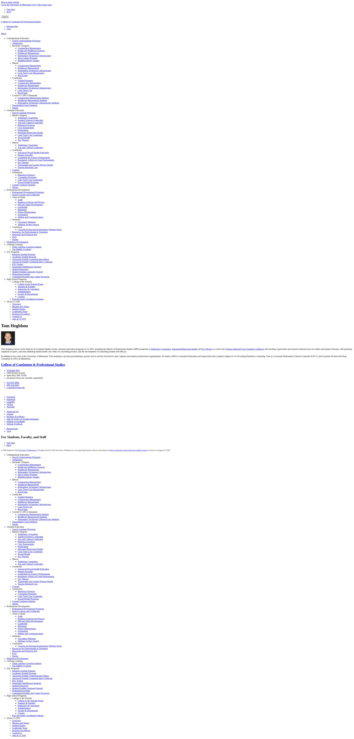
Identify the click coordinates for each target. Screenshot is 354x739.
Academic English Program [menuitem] (24, 257)
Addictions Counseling (161, 349)
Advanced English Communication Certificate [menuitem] (32, 262)
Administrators (24, 708)
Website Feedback (15, 424)
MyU (9, 12)
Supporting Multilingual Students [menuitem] (26, 267)
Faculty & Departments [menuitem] (28, 294)
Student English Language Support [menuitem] (27, 272)
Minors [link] (15, 63)
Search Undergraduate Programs (26, 457)
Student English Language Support (27, 688)
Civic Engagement (26, 544)
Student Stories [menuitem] (18, 309)
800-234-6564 (13, 385)
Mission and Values (20, 723)
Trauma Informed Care (28, 584)
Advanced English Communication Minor (30, 676)
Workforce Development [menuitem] (17, 242)
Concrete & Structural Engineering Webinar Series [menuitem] (40, 229)
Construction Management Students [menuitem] (33, 98)
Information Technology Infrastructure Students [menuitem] (38, 103)
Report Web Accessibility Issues (135, 450)
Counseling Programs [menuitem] (27, 177)
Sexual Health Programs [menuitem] (28, 182)
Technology (23, 631)
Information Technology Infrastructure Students (38, 519)
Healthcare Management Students (32, 517)
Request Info (12, 26)
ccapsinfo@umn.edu (16, 387)
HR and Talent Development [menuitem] (30, 205)
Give (9, 29)
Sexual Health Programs (28, 599)
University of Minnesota (27, 450)
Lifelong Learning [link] (15, 244)
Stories (15, 524)
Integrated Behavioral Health (184, 349)
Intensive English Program (23, 671)
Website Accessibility (16, 421)
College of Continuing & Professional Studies (21, 22)
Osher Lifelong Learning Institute (26, 663)
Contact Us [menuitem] (17, 316)
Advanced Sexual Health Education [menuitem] (33, 152)
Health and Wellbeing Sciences (31, 467)
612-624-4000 (13, 382)
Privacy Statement (116, 450)
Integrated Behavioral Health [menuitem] (30, 133)
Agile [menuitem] (20, 200)
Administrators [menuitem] (24, 291)
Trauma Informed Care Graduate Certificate (245, 349)
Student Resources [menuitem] (20, 269)
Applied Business (25, 497)
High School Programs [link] (17, 279)
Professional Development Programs (28, 609)
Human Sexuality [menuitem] (25, 155)
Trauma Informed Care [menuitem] (28, 167)
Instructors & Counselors (28, 705)
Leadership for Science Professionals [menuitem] (34, 157)
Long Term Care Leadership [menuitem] (30, 135)
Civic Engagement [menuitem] (26, 128)
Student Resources (20, 686)
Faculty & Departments (28, 710)
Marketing (22, 626)
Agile (20, 616)
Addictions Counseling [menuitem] (28, 118)
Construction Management (29, 465)
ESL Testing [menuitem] (17, 264)
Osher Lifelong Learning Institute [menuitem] (26, 247)
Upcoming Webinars (27, 638)
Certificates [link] (17, 78)
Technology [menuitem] (23, 214)
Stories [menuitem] (15, 108)
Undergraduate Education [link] (18, 38)
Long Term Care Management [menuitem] (31, 73)
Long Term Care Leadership (30, 551)
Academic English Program (24, 673)
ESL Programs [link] (13, 252)
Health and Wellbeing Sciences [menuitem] (31, 51)
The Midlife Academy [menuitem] (21, 249)
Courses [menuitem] (15, 170)
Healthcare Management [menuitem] (28, 53)
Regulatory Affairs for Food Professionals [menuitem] (36, 160)
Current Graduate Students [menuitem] (23, 185)
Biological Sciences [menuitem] (26, 125)
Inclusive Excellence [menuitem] (21, 314)
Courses (15, 586)
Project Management (27, 628)
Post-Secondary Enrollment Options (28, 715)
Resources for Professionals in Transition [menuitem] (30, 232)
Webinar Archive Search (28, 641)
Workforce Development (17, 658)
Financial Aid (12, 411)
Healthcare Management (28, 470)
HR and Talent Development (30, 621)
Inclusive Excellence (16, 416)
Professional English (21, 691)
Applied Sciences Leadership (30, 537)
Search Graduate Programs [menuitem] (24, 113)
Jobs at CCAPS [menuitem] (19, 319)
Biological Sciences (26, 542)
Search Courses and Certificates (26, 611)
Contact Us (17, 733)
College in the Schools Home (30, 701)
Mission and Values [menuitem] (20, 306)
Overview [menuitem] (16, 304)
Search (5, 17)
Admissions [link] (17, 172)
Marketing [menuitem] (22, 210)
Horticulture (23, 547)
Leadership (22, 624)
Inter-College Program (27, 474)
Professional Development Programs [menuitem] (28, 192)
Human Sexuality (25, 571)
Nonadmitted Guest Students (24, 522)
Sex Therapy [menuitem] (23, 140)
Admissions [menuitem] (17, 43)
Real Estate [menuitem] (23, 75)
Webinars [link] (16, 219)
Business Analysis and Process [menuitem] (31, 202)
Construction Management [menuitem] (29, 48)
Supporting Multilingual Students (26, 683)
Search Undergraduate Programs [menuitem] (26, 41)
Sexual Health (24, 554)
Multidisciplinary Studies (28, 477)
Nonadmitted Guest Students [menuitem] (24, 105)
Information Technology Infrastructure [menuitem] (34, 56)
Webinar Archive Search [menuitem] (28, 224)
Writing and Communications (30, 633)
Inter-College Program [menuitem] (27, 58)
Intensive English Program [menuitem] (23, 254)
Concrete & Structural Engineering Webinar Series (40, 646)
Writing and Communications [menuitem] (30, 217)
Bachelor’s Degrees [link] (20, 46)
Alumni (10, 414)
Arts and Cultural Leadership (30, 539)
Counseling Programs (27, 594)
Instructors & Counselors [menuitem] (28, 289)
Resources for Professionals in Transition (30, 648)
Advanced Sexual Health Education (33, 569)
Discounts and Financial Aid (24, 651)
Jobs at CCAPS (19, 735)
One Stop (11, 9)
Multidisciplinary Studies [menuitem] (28, 60)
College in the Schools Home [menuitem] (30, 284)
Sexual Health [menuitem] (24, 137)
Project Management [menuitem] (27, 212)
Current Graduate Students (23, 601)
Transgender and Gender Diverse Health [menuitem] (35, 165)
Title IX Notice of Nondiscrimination (23, 419)
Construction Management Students (33, 514)
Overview (16, 720)
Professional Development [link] (18, 190)
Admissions (17, 460)
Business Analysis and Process (31, 619)
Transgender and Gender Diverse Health (35, 581)
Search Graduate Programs (24, 529)
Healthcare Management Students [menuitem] (32, 100)
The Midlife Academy (21, 666)
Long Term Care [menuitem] (25, 90)
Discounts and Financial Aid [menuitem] (24, 234)
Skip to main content (10, 2)
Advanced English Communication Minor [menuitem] (30, 259)
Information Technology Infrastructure (34, 472)
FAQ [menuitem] (14, 237)
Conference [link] (17, 227)
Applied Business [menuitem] (25, 80)
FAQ (14, 653)
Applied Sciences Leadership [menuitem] (30, 120)
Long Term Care (25, 507)
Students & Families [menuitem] (26, 287)
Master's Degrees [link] (19, 115)
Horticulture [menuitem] (23, 130)
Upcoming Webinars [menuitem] (27, 222)
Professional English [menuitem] (21, 274)
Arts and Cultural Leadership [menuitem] (30, 123)
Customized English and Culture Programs (30, 693)
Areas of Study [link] (18, 197)
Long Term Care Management (31, 489)
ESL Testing (17, 681)
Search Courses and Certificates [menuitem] (26, 195)
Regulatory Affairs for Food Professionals (36, 576)
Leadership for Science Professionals (34, 574)
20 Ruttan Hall (13, 370)
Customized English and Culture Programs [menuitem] (30, 277)
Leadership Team (19, 728)
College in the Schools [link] (22, 282)
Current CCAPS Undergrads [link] (24, 95)
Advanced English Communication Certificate (32, 678)
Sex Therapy (206, 349)
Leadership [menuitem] (22, 207)
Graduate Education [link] (15, 110)
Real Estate (23, 492)
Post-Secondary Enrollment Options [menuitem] (28, 299)
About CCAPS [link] (13, 301)
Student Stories (18, 725)
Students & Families (26, 703)
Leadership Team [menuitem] (19, 311)
